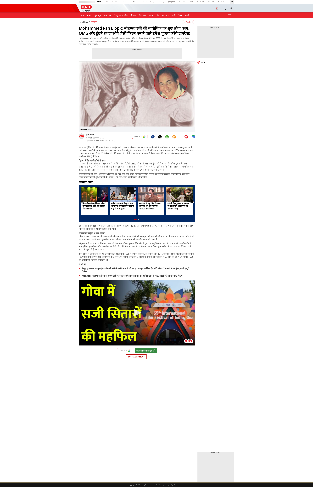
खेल (157, 15)
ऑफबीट (165, 15)
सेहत (151, 15)
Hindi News (83, 22)
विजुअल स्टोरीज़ (121, 15)
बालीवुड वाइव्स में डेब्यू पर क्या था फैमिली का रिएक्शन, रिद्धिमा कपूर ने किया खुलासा (122, 206)
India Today (125, 2)
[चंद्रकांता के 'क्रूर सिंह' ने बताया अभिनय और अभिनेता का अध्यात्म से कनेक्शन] (151, 194)
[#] (160, 136)
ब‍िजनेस (142, 15)
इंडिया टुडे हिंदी (171, 2)
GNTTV (99, 2)
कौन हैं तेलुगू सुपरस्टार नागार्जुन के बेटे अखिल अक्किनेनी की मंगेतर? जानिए (178, 206)
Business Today (149, 2)
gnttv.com (90, 134)
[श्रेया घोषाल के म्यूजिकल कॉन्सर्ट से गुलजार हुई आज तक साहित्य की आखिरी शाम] (94, 194)
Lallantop (161, 2)
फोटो (187, 15)
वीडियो (133, 15)
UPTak (191, 2)
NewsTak (182, 2)
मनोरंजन (107, 15)
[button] (135, 219)
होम (82, 15)
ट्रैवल (180, 15)
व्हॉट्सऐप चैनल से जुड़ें (144, 350)
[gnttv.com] (81, 136)
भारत (89, 15)
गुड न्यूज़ (98, 15)
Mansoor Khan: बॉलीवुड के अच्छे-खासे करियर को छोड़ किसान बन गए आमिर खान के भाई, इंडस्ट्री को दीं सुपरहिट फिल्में (132, 275)
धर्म (173, 15)
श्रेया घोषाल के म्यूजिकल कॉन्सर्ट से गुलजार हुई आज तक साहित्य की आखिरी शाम (94, 206)
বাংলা (107, 2)
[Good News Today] (86, 10)
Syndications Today (177, 485)
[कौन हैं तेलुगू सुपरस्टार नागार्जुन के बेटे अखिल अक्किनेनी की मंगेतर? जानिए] (179, 194)
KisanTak (211, 2)
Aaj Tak (114, 2)
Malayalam (136, 2)
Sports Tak (200, 2)
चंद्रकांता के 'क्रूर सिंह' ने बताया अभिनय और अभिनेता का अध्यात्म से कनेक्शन (150, 206)
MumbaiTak (222, 2)
